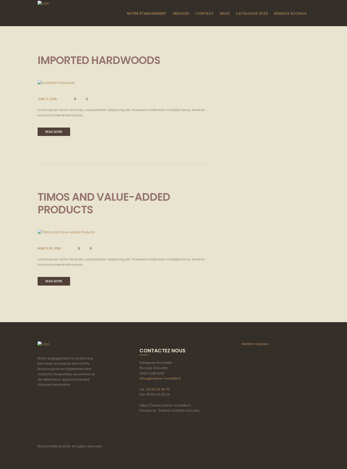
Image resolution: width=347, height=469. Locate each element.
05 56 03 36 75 (158, 389)
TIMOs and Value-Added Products (104, 203)
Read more (53, 132)
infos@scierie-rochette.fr (160, 378)
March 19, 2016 (49, 248)
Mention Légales (255, 343)
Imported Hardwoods (99, 60)
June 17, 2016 (47, 99)
